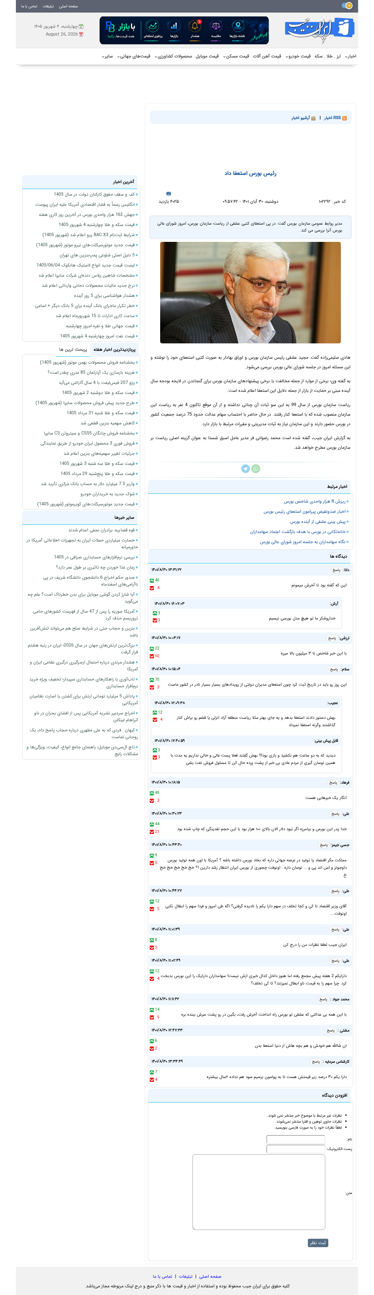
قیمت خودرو (298, 56)
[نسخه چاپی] (168, 193)
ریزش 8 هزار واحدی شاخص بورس (315, 501)
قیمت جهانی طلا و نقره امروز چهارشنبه (100, 326)
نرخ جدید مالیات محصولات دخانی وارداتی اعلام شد (88, 285)
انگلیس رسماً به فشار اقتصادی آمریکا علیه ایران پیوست (85, 204)
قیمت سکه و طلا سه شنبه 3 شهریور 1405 (97, 463)
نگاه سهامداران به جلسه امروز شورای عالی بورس (303, 541)
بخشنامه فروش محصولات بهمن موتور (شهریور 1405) (87, 362)
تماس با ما (29, 6)
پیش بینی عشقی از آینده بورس (318, 521)
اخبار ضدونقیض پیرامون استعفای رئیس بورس (305, 511)
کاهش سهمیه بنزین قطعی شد (107, 423)
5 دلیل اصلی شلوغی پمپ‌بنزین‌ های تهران (97, 255)
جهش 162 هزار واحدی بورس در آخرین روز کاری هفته (87, 214)
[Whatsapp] (255, 471)
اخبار (350, 56)
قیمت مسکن (236, 56)
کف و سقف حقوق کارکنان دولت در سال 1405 (94, 194)
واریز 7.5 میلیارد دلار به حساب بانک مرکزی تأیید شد (88, 483)
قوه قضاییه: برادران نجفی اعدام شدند (101, 530)
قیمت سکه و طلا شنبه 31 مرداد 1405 (101, 413)
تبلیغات (48, 6)
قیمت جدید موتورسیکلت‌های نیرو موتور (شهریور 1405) (85, 245)
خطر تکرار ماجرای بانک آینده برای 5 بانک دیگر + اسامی (85, 305)
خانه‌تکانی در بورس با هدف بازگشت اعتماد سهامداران (298, 531)
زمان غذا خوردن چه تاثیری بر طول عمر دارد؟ (95, 567)
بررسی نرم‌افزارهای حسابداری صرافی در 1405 (94, 557)
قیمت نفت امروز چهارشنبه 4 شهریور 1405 (97, 336)
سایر (107, 56)
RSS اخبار (333, 118)
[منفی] (152, 588)
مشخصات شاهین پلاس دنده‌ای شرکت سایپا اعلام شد (86, 275)
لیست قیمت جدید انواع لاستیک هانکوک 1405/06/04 (85, 265)
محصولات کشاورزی (173, 56)
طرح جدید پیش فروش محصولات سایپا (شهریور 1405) (85, 402)
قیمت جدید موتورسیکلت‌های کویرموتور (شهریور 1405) (86, 504)
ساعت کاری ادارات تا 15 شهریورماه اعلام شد (95, 315)
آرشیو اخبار (301, 118)
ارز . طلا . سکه (328, 56)
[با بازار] (184, 30)
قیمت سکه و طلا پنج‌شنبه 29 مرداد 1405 (98, 473)
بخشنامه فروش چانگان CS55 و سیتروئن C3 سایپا (89, 433)
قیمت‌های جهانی (133, 56)
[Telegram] (245, 471)
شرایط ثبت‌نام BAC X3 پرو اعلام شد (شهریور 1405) (88, 234)
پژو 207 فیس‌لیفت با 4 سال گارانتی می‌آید (97, 382)
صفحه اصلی (68, 6)
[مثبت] (152, 580)
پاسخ (336, 570)
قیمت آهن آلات (267, 56)
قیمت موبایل (207, 56)
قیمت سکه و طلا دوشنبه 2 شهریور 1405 (98, 392)
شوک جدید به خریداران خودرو (107, 494)
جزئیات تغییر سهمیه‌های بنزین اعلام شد (99, 453)
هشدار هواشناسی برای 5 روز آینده (104, 295)
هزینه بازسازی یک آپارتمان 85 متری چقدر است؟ (91, 372)
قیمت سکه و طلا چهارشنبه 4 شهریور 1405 (97, 224)
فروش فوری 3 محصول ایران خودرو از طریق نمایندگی (88, 443)
